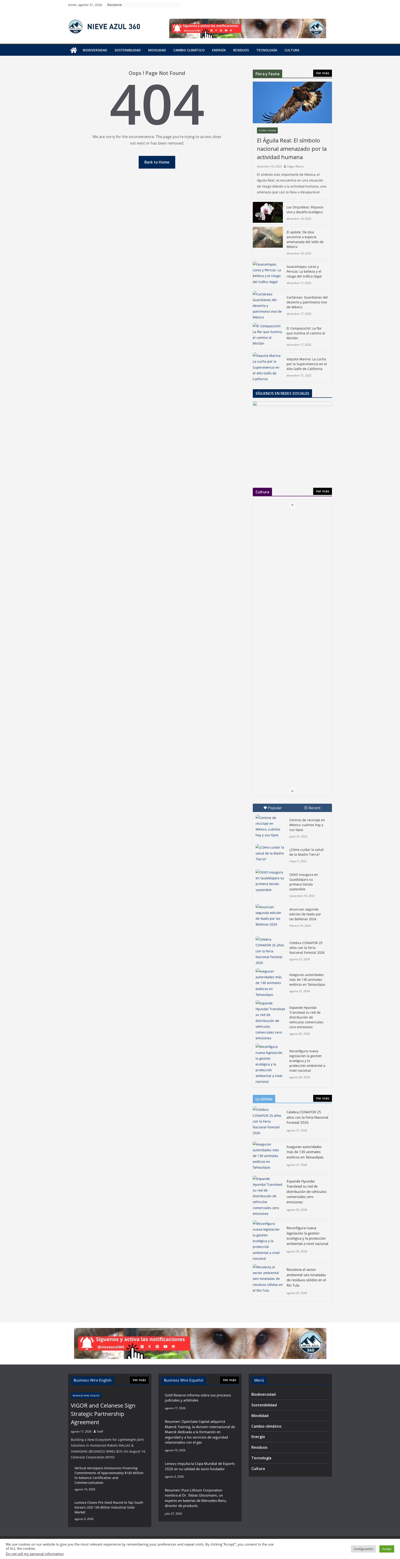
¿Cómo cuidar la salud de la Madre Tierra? (306, 852)
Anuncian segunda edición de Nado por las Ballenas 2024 (305, 914)
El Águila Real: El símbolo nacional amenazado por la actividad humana (292, 148)
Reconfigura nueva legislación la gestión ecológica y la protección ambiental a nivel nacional (307, 1061)
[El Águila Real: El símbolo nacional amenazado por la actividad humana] (292, 102)
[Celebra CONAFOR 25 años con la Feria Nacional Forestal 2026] (271, 951)
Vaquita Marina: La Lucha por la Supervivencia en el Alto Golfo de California (307, 364)
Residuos (241, 50)
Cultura (291, 50)
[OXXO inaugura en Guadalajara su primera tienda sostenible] (271, 881)
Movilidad (157, 50)
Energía (219, 50)
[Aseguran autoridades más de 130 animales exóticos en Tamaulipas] (271, 982)
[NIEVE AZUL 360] (73, 50)
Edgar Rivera (295, 166)
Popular (275, 807)
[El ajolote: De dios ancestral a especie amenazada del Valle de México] (268, 243)
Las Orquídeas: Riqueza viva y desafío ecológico (305, 209)
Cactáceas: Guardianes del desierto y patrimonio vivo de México (307, 302)
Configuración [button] (363, 1549)
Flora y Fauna (267, 130)
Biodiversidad (95, 50)
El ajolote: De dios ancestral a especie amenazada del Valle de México (305, 239)
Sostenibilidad (128, 50)
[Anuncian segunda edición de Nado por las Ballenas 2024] (271, 915)
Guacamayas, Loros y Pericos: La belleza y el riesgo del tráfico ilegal (304, 271)
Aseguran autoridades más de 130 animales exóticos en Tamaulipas (307, 979)
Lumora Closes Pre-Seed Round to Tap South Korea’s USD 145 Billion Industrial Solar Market (109, 1507)
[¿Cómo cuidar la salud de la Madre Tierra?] (271, 854)
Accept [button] (386, 1549)
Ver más (322, 73)
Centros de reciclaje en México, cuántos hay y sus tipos (307, 825)
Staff (100, 1431)
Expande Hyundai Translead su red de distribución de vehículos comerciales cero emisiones (306, 1017)
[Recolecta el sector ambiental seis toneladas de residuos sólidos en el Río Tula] (268, 1282)
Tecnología (266, 50)
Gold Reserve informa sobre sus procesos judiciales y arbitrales (198, 1398)
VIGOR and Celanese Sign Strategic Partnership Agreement (103, 1414)
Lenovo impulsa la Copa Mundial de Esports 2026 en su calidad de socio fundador (200, 1466)
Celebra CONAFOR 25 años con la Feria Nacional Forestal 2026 (307, 948)
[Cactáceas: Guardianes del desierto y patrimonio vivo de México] (268, 305)
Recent (315, 807)
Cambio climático (189, 50)
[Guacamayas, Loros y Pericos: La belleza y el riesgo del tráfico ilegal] (268, 274)
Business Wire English (86, 1395)
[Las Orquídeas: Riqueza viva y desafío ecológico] (268, 213)
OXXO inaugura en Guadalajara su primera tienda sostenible (303, 881)
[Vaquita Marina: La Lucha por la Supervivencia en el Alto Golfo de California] (268, 367)
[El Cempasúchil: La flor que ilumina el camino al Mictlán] (268, 336)
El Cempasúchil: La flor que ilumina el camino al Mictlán (306, 333)
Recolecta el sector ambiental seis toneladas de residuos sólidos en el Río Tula (306, 1277)
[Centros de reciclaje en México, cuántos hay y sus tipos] (271, 826)
